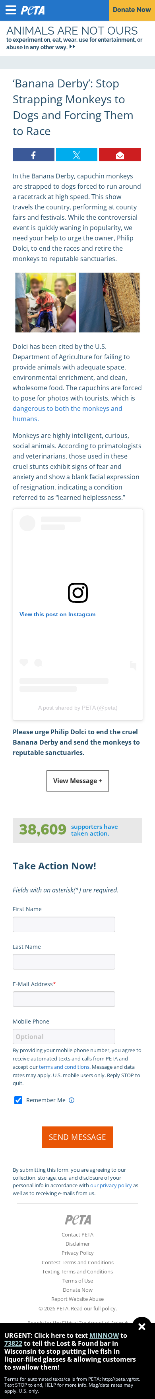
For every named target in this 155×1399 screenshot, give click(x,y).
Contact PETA (77, 1234)
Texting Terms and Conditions (77, 1271)
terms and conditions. (65, 1066)
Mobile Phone (31, 1021)
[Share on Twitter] (77, 154)
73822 (13, 1343)
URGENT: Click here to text (46, 1335)
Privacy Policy (78, 1252)
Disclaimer (78, 1243)
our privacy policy (111, 1185)
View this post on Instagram (57, 614)
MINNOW (104, 1335)
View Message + (77, 780)
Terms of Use (77, 1280)
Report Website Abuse (77, 1298)
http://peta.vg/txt (120, 1379)
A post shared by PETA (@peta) (78, 707)
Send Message (78, 1137)
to (123, 1335)
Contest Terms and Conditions (78, 1262)
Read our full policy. (94, 1308)
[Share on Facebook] (33, 154)
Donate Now (78, 1289)
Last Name (27, 946)
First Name (27, 909)
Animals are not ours (72, 30)
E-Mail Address (33, 984)
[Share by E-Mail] (120, 154)
